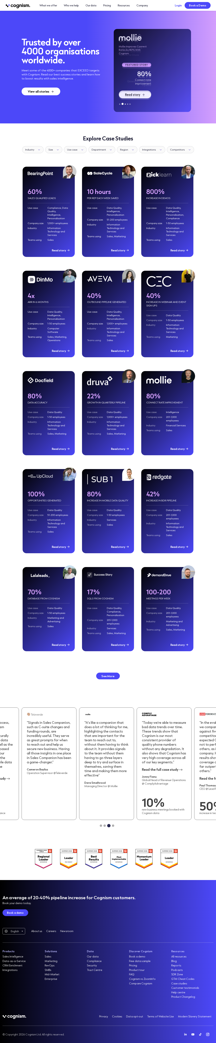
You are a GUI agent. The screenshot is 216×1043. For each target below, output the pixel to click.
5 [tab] (130, 104)
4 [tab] (127, 104)
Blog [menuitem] (174, 961)
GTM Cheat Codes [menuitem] (182, 979)
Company (142, 5)
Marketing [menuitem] (51, 961)
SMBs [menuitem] (48, 970)
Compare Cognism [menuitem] (140, 983)
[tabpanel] (152, 70)
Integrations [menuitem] (10, 970)
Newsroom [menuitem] (66, 931)
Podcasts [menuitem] (177, 970)
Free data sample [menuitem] (140, 961)
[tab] (101, 825)
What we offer (48, 5)
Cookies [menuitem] (117, 1016)
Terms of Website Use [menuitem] (160, 1016)
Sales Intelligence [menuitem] (13, 956)
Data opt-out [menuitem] (134, 1016)
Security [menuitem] (92, 965)
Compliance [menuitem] (94, 961)
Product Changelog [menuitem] (183, 996)
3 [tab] (125, 104)
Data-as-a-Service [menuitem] (14, 961)
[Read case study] (106, 764)
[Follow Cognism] (185, 1034)
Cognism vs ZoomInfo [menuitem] (142, 979)
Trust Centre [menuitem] (94, 970)
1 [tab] (119, 104)
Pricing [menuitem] (133, 965)
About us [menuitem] (36, 931)
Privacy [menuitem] (103, 1016)
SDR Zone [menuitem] (177, 974)
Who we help (71, 5)
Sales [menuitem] (48, 956)
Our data (91, 5)
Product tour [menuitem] (137, 970)
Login (178, 5)
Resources (124, 5)
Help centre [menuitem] (178, 992)
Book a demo (15, 912)
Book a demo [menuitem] (137, 956)
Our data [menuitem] (93, 956)
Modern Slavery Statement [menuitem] (194, 1016)
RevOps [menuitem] (50, 965)
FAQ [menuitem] (131, 974)
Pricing (107, 5)
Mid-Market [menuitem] (52, 974)
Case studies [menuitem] (179, 983)
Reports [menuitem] (176, 965)
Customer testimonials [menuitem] (185, 987)
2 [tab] (122, 104)
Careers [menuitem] (51, 931)
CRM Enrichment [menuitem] (12, 965)
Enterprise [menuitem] (51, 979)
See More (107, 676)
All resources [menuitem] (178, 956)
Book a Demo (197, 5)
